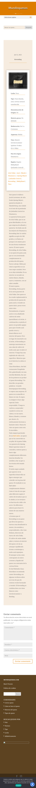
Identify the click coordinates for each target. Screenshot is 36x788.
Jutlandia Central (15, 178)
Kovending (11, 181)
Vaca (9, 184)
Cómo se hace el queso (12, 706)
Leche (7, 733)
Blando (23, 173)
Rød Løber (16, 436)
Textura (7, 726)
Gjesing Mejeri (22, 176)
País (6, 722)
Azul (18, 173)
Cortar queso (9, 703)
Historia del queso (11, 710)
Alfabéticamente (10, 736)
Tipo (6, 729)
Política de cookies (10, 688)
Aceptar (18, 785)
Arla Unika (11, 173)
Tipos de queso (10, 713)
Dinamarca (12, 176)
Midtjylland (21, 181)
